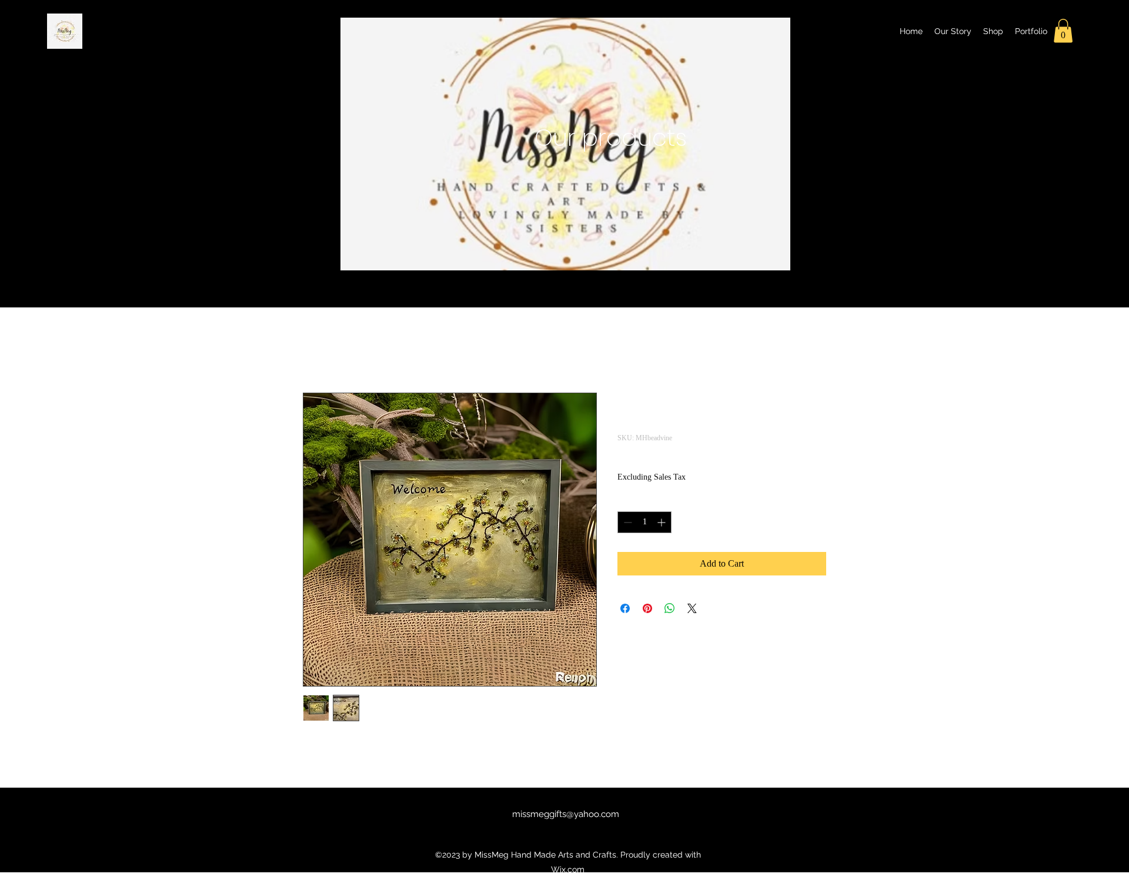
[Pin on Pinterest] (647, 608)
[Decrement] (626, 522)
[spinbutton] (644, 522)
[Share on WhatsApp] (670, 608)
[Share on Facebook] (625, 608)
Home (314, 350)
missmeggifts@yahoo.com (565, 814)
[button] (1063, 31)
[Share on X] (692, 608)
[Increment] (662, 522)
